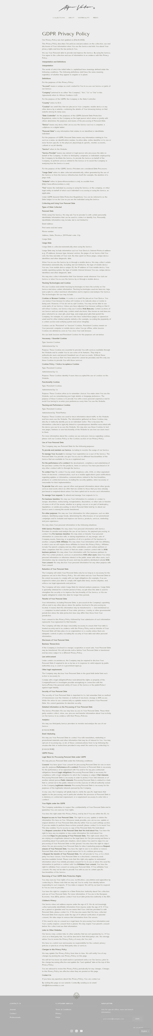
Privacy (58, 1013)
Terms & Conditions (63, 1010)
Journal (13, 1010)
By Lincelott (138, 1027)
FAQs (58, 1017)
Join (137, 1019)
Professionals (15, 1017)
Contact (13, 1013)
